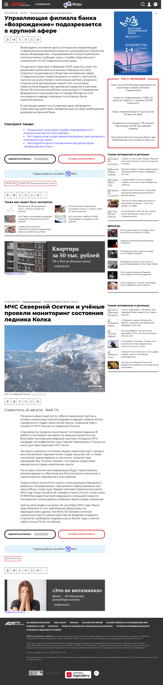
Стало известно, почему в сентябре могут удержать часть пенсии (138, 284)
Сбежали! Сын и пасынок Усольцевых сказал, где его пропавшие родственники (140, 354)
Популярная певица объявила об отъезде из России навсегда (135, 273)
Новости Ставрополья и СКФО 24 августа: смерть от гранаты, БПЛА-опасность (133, 100)
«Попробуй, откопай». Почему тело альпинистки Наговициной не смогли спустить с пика (138, 344)
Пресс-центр (60, 623)
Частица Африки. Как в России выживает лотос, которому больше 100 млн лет (138, 333)
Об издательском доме (38, 623)
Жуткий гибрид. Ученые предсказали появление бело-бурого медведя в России (139, 171)
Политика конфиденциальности (132, 626)
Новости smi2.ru (15, 273)
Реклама (74, 623)
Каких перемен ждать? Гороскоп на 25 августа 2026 (133, 113)
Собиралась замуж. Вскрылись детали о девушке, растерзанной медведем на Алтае (137, 322)
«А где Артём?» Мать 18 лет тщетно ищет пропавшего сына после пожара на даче (138, 213)
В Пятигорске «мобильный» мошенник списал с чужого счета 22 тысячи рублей (85, 209)
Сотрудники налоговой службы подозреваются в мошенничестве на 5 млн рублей (58, 131)
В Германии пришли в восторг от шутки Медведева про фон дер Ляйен (139, 263)
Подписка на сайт (35, 626)
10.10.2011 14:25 (11, 13)
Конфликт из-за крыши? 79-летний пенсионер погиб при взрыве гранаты (133, 126)
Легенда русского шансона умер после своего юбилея (136, 252)
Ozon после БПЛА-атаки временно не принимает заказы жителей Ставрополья (133, 88)
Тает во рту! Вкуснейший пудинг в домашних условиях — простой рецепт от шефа (138, 203)
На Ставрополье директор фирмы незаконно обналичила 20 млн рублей (35, 219)
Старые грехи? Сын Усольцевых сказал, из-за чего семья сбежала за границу (139, 182)
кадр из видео (39, 394)
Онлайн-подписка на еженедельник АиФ (127, 623)
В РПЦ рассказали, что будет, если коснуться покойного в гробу (137, 231)
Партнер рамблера (53, 673)
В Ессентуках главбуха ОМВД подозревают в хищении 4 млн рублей (83, 219)
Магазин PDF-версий (92, 623)
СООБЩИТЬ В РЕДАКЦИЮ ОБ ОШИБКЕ (43, 630)
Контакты (53, 626)
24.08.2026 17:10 (12, 302)
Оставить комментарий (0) (81, 159)
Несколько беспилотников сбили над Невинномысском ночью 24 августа (133, 138)
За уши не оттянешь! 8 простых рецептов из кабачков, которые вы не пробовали (139, 365)
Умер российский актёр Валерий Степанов (136, 242)
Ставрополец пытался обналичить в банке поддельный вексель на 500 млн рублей (34, 229)
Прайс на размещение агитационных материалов (87, 626)
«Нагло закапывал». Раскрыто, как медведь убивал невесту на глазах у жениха (139, 312)
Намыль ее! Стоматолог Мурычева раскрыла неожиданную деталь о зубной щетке (138, 192)
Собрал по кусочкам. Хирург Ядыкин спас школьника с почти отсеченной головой (139, 161)
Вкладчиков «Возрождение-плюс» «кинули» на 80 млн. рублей (32, 209)
